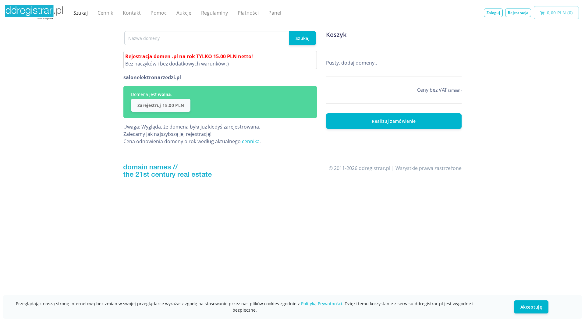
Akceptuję (531, 307)
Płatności (248, 12)
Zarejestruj (160, 105)
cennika (251, 141)
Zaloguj (493, 12)
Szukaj (80, 12)
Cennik (105, 12)
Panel (274, 12)
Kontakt (132, 12)
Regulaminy (214, 12)
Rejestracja (518, 12)
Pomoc (159, 12)
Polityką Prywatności (321, 303)
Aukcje (183, 12)
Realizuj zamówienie (394, 121)
